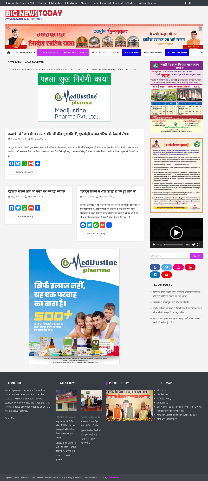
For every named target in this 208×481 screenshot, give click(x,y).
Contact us (42, 3)
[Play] (154, 244)
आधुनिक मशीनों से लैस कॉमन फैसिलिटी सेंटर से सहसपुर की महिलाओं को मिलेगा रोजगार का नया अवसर (176, 294)
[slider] (173, 244)
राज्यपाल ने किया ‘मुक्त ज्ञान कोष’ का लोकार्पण (171, 302)
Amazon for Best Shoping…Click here (119, 3)
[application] (176, 233)
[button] (176, 232)
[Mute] (193, 244)
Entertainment (153, 52)
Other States (47, 52)
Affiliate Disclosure (147, 3)
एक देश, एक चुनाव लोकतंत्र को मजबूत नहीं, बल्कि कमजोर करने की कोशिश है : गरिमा (176, 320)
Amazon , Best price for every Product (177, 414)
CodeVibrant (113, 477)
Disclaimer (72, 3)
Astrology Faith (177, 52)
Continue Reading (24, 171)
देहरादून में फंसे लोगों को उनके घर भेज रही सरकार (36, 191)
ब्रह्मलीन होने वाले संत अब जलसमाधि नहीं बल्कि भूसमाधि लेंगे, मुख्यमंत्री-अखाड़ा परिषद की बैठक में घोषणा (68, 134)
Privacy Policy (57, 3)
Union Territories (73, 52)
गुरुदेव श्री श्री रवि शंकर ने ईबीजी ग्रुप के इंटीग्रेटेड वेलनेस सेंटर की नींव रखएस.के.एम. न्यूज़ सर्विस (177, 310)
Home (95, 3)
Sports (115, 52)
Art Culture (99, 52)
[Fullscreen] (199, 244)
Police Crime (132, 52)
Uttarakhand (23, 52)
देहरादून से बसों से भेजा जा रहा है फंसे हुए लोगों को (108, 191)
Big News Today (38, 139)
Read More (11, 418)
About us (85, 3)
